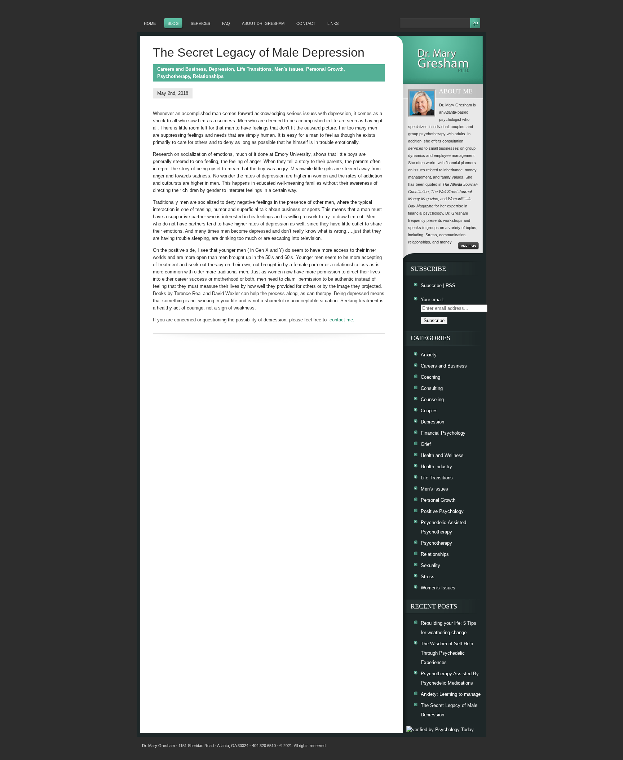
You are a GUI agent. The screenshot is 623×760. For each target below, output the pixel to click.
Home (150, 23)
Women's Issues (438, 587)
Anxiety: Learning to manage (451, 694)
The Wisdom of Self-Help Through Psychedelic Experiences (447, 653)
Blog (173, 23)
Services (200, 23)
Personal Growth (325, 69)
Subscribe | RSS (438, 285)
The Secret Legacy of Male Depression (258, 52)
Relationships (208, 76)
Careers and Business (181, 69)
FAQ (226, 23)
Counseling (432, 399)
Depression (221, 69)
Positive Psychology (442, 511)
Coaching (430, 377)
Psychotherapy (173, 76)
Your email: (432, 299)
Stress (427, 576)
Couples (429, 410)
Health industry (436, 466)
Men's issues (288, 69)
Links (333, 23)
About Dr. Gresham (263, 23)
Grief (426, 444)
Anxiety (429, 354)
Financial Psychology (443, 433)
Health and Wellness (442, 455)
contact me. (342, 319)
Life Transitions (254, 69)
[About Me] (468, 246)
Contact (305, 23)
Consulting (432, 388)
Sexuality (430, 565)
